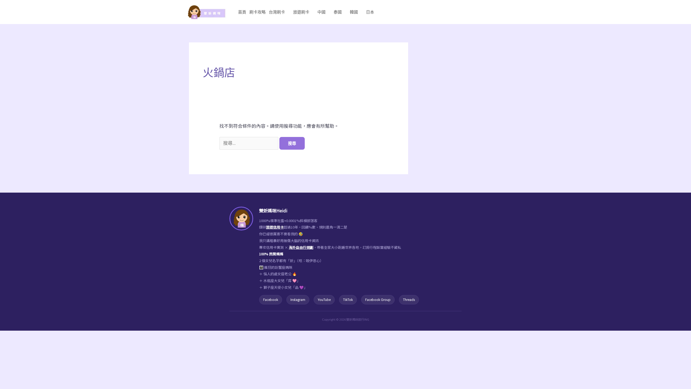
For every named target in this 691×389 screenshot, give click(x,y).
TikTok (348, 299)
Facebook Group (378, 299)
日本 (370, 12)
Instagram (297, 299)
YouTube (324, 299)
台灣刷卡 (277, 12)
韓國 (354, 12)
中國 (321, 12)
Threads (409, 299)
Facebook (270, 299)
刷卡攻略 (257, 12)
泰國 (338, 12)
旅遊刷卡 (301, 12)
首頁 (242, 12)
